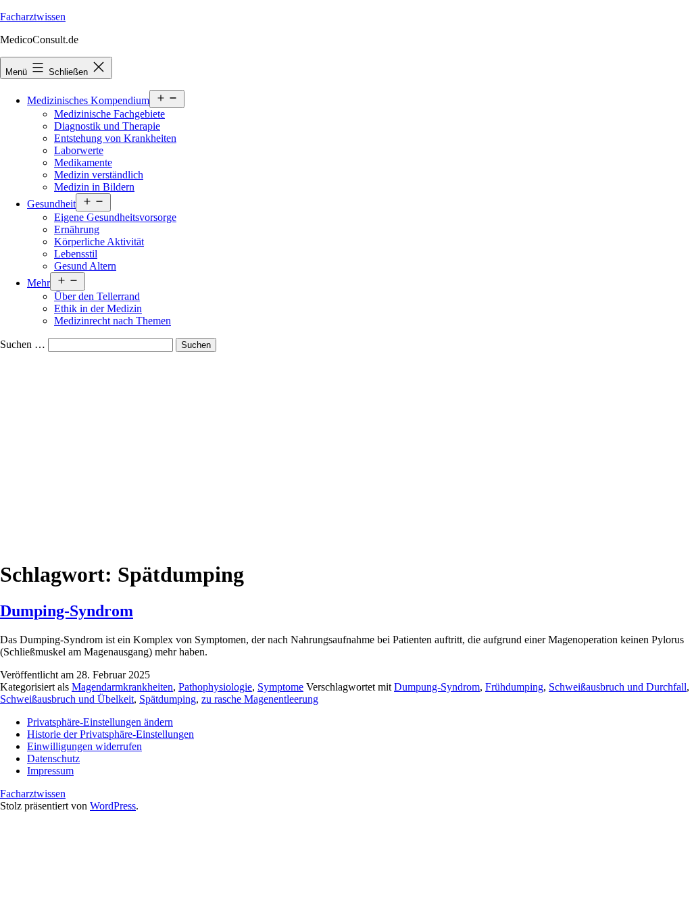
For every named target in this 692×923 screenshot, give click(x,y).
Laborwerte (78, 150)
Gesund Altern (85, 266)
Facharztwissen (33, 16)
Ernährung (76, 229)
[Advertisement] (346, 453)
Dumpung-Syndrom (437, 687)
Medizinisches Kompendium (88, 100)
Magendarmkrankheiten (122, 687)
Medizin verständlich (98, 174)
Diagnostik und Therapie (107, 126)
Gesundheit (51, 203)
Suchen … (22, 344)
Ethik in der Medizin (98, 308)
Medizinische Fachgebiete (109, 114)
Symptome (280, 687)
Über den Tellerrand (97, 296)
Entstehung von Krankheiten (115, 138)
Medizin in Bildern (94, 187)
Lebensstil (75, 253)
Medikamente (83, 162)
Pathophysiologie (215, 687)
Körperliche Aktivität (99, 241)
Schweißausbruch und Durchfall (618, 687)
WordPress (113, 806)
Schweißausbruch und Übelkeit (67, 699)
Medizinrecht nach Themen (112, 320)
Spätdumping (167, 699)
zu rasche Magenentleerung (259, 699)
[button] (100, 722)
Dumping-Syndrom (66, 611)
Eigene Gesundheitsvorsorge (115, 217)
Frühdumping (514, 687)
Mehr (38, 283)
